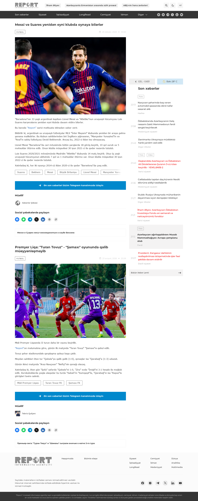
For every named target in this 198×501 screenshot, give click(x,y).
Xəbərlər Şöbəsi (29, 203)
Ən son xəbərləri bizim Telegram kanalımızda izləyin (73, 185)
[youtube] (181, 14)
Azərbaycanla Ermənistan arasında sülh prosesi (91, 5)
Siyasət (132, 458)
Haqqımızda (67, 458)
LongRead (134, 467)
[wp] (23, 219)
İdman (153, 463)
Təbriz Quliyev (29, 413)
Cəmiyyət (155, 458)
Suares (21, 172)
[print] (49, 219)
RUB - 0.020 (143, 81)
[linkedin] (177, 14)
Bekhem (36, 172)
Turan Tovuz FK (53, 383)
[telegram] (167, 14)
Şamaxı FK (74, 383)
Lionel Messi (89, 172)
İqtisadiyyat (135, 463)
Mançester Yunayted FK (115, 172)
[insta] (163, 14)
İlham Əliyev (52, 5)
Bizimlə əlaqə (90, 458)
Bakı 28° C (171, 81)
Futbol (20, 32)
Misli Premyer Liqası (28, 383)
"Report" (19, 348)
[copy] (56, 219)
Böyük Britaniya (68, 172)
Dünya (174, 458)
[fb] (158, 14)
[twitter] (172, 14)
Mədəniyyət (156, 467)
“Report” (31, 127)
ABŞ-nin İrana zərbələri (135, 5)
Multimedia (177, 467)
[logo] (26, 5)
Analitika (175, 463)
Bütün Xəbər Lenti (140, 272)
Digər (141, 14)
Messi (50, 172)
